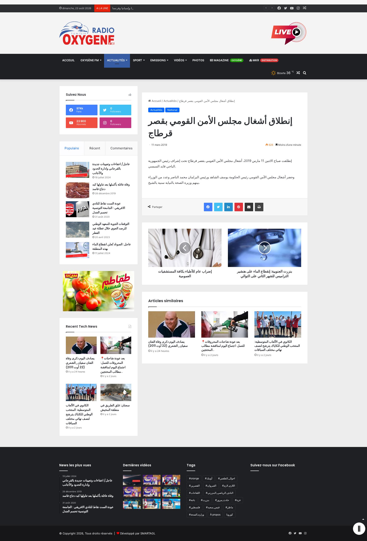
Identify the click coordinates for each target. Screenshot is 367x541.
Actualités (116, 60)
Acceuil (68, 60)
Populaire (72, 148)
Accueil (156, 101)
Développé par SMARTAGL (137, 533)
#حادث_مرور (222, 500)
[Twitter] (218, 207)
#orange (194, 478)
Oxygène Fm (89, 60)
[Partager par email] (249, 207)
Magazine (227, 60)
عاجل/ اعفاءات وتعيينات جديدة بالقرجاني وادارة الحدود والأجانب (111, 168)
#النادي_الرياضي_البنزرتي (219, 492)
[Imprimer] (259, 207)
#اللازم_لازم (228, 485)
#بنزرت (205, 500)
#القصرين (194, 485)
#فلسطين (194, 507)
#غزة (238, 500)
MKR (264, 60)
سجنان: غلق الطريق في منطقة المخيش (115, 407)
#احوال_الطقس (226, 478)
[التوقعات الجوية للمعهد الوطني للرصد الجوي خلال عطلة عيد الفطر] (77, 230)
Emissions (158, 60)
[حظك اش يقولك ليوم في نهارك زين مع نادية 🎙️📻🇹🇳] (132, 504)
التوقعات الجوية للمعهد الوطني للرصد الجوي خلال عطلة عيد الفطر (110, 228)
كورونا (229, 514)
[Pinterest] (238, 207)
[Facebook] (208, 207)
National (172, 109)
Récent (94, 148)
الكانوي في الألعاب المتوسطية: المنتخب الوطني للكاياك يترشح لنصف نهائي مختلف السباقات (277, 346)
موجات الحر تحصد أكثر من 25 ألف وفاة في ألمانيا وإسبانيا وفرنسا (150, 8)
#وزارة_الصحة (196, 514)
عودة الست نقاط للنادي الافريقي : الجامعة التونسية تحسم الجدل (108, 207)
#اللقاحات (194, 492)
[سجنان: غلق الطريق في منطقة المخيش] (115, 392)
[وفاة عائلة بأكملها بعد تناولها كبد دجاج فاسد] (77, 190)
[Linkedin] (228, 207)
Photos (198, 60)
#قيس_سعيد (213, 507)
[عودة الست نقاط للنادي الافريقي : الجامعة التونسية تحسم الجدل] (77, 209)
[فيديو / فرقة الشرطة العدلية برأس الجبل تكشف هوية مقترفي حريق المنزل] (132, 480)
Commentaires (121, 148)
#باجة (192, 500)
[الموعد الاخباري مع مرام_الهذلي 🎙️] (152, 492)
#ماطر (229, 507)
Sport (137, 60)
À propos (215, 514)
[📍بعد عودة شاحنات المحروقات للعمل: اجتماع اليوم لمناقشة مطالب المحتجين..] (224, 324)
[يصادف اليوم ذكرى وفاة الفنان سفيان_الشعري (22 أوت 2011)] (171, 324)
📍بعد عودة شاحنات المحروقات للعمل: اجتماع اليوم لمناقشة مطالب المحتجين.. (223, 346)
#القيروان (211, 485)
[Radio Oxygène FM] (87, 33)
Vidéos (179, 60)
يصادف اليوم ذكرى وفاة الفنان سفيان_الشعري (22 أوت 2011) (168, 344)
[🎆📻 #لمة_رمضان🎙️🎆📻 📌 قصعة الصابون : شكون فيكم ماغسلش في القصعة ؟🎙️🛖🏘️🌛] (171, 480)
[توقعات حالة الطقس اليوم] (132, 492)
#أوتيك (208, 478)
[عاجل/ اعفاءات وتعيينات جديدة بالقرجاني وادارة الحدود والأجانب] (77, 170)
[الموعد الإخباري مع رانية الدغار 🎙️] (152, 480)
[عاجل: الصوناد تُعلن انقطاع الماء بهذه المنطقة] (77, 250)
